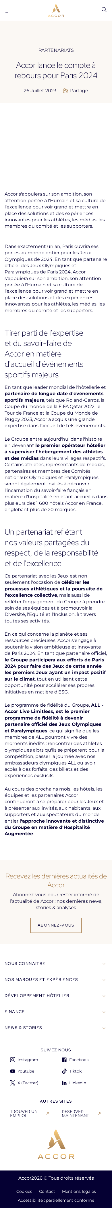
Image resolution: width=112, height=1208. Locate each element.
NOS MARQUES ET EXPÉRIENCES (41, 979)
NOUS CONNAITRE (25, 963)
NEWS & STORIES (23, 1027)
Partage (79, 90)
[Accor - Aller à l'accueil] (56, 10)
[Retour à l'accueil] (56, 1144)
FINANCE (15, 1011)
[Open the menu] (8, 10)
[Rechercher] (104, 9)
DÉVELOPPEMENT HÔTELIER (37, 995)
